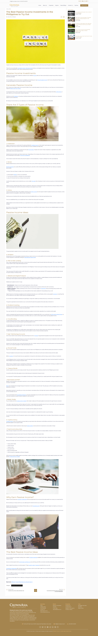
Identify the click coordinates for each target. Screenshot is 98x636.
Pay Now (76, 5)
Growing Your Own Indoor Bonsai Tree (16, 590)
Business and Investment (17, 585)
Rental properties (9, 166)
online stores (58, 91)
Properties (51, 5)
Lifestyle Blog (43, 606)
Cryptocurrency (9, 421)
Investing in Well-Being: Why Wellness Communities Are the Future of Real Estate (83, 24)
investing (11, 356)
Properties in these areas (11, 568)
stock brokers (31, 149)
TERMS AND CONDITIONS (65, 631)
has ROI (15, 174)
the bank (36, 335)
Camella (54, 606)
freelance (16, 96)
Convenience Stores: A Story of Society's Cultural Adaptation (55, 591)
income (34, 75)
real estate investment (21, 394)
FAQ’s (41, 605)
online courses (34, 191)
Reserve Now (84, 5)
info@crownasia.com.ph (14, 1)
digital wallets (30, 425)
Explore (56, 5)
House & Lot (68, 605)
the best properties (33, 557)
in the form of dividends (25, 155)
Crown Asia (55, 608)
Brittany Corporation (57, 605)
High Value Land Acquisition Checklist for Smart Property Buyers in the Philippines (83, 18)
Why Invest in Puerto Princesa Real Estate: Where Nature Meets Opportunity (83, 30)
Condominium (68, 606)
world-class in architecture (24, 561)
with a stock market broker (56, 314)
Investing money (34, 145)
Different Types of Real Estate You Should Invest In (22, 581)
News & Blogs (63, 5)
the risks (33, 181)
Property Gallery (69, 609)
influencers (43, 288)
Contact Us (70, 5)
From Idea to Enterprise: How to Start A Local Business (84, 13)
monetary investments (22, 499)
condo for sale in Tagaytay (34, 565)
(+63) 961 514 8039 (23, 1)
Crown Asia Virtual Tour (45, 612)
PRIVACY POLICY (56, 631)
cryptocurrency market (21, 400)
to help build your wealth (14, 456)
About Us (45, 5)
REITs (7, 385)
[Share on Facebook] (61, 17)
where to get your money (15, 88)
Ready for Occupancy (70, 608)
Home (39, 5)
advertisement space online (30, 257)
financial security (36, 505)
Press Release (43, 608)
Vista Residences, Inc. (57, 609)
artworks (55, 294)
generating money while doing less (25, 68)
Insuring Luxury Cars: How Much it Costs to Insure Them (84, 37)
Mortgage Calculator (82, 605)
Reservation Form (44, 610)
